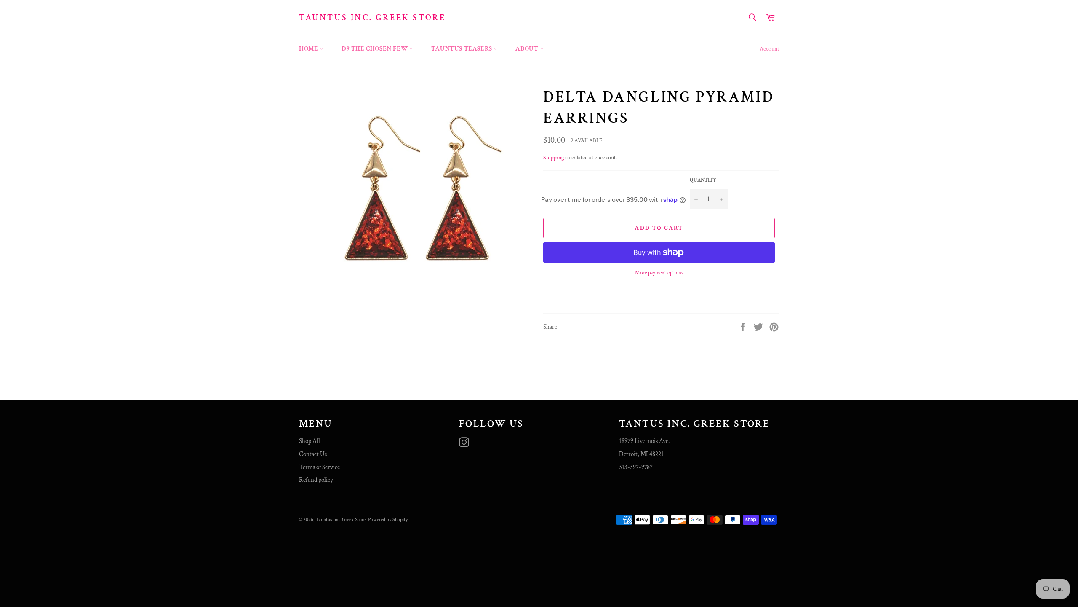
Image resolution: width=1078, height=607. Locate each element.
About (527, 49)
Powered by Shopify (388, 519)
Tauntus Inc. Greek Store (372, 17)
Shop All (309, 441)
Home (309, 49)
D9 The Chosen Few (375, 49)
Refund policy (316, 480)
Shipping (553, 157)
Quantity (703, 180)
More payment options (659, 273)
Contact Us (313, 454)
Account (769, 49)
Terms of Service (319, 467)
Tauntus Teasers (462, 49)
